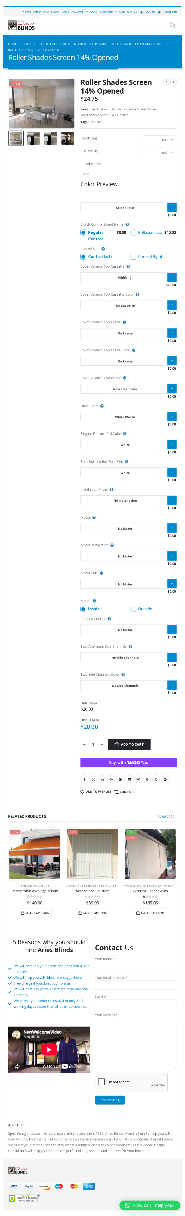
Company (107, 11)
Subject (100, 996)
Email (129, 779)
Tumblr (156, 779)
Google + (111, 779)
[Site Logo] (21, 25)
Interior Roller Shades (112, 109)
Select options (37, 913)
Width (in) (89, 138)
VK (138, 779)
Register (170, 11)
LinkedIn (102, 779)
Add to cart (132, 744)
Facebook (84, 779)
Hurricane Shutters (53, 886)
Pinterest (120, 779)
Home (27, 11)
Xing (147, 779)
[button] (173, 25)
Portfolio (51, 11)
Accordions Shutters (23, 886)
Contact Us (128, 11)
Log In (150, 11)
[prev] (166, 82)
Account (78, 11)
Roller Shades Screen (143, 109)
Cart (94, 11)
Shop (37, 11)
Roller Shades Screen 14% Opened (104, 115)
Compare (127, 792)
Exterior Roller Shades (82, 886)
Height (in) (90, 151)
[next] (173, 82)
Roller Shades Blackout (150, 886)
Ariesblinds (95, 122)
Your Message (106, 1015)
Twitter (93, 779)
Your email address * (111, 977)
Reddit (165, 779)
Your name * (105, 959)
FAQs (65, 11)
